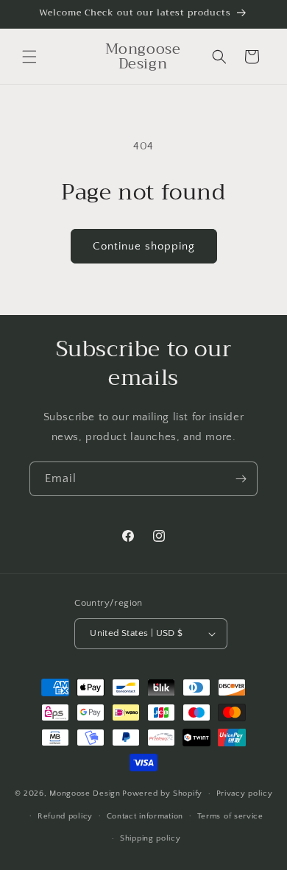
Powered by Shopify (162, 793)
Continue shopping (144, 246)
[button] (29, 56)
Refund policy (65, 816)
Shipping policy (150, 838)
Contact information (145, 816)
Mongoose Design (85, 793)
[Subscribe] (240, 478)
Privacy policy (244, 793)
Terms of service (230, 816)
